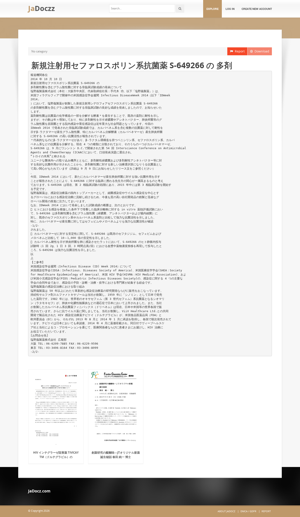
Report (239, 51)
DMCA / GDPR (248, 511)
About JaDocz (226, 511)
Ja (41, 8)
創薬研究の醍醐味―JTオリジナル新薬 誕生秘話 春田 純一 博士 (116, 455)
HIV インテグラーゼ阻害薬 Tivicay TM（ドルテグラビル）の (56, 455)
